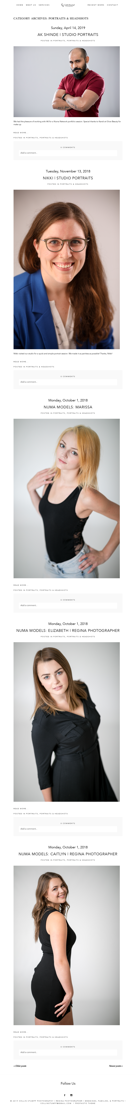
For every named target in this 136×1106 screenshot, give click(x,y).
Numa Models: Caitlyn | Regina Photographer (68, 854)
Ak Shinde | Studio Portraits (68, 35)
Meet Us (31, 5)
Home (19, 5)
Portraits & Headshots (81, 41)
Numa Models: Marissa (68, 407)
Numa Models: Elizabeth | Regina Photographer (68, 631)
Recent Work (96, 5)
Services (44, 5)
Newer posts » (115, 1066)
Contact (112, 5)
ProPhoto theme (85, 1103)
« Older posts (20, 1066)
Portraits (59, 41)
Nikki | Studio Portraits (68, 178)
